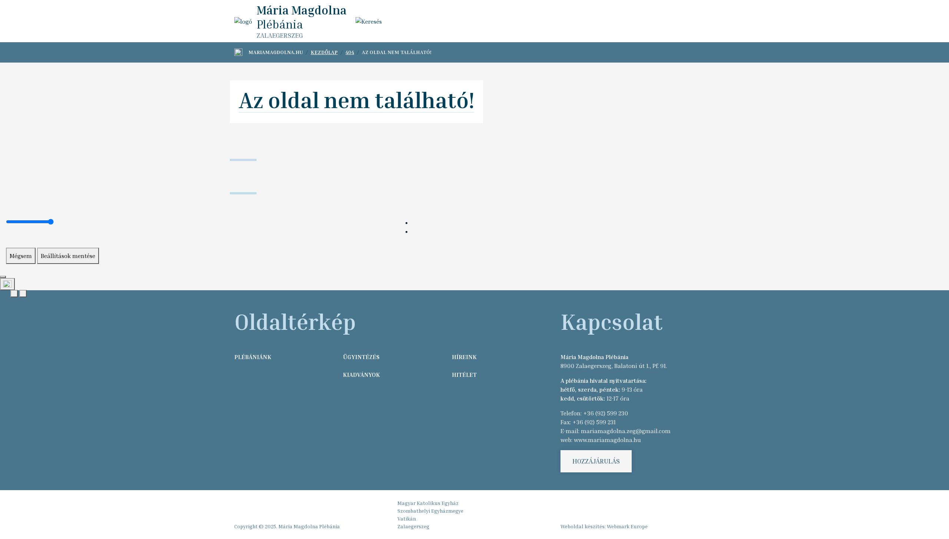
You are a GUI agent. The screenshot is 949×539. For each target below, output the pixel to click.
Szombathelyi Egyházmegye (430, 511)
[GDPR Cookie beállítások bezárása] (3, 277)
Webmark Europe (627, 526)
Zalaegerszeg (413, 526)
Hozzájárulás (596, 461)
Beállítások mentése (68, 256)
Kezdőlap (324, 52)
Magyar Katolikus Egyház (428, 503)
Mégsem (21, 256)
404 (349, 52)
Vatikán (406, 518)
